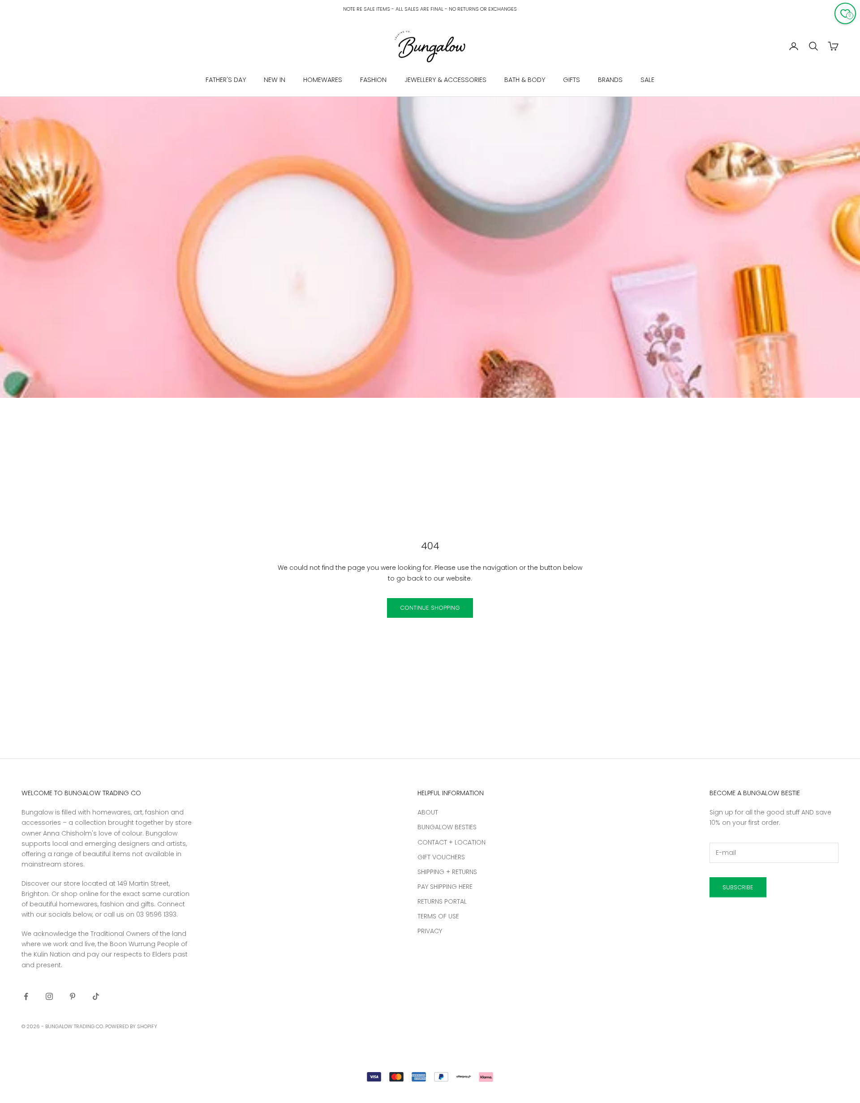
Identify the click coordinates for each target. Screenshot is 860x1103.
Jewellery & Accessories (445, 79)
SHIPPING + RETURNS (447, 871)
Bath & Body (524, 79)
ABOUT (427, 812)
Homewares (322, 79)
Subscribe (737, 887)
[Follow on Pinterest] (72, 996)
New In (274, 79)
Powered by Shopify (131, 1026)
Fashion (373, 79)
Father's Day (226, 79)
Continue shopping (430, 607)
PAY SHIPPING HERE (445, 886)
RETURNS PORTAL (442, 901)
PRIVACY (429, 930)
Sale (647, 79)
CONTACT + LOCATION (451, 842)
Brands (610, 79)
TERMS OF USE (438, 916)
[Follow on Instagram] (49, 996)
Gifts (571, 79)
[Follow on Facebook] (26, 996)
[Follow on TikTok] (95, 996)
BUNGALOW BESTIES (447, 827)
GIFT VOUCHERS (441, 857)
